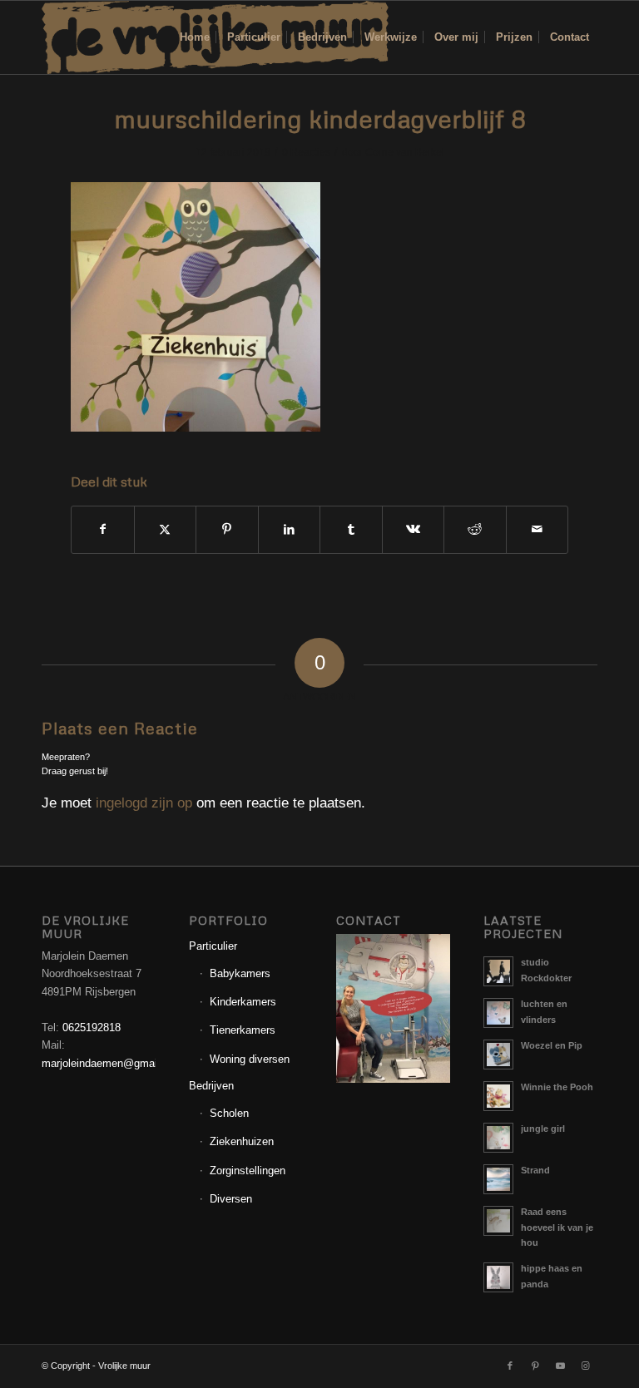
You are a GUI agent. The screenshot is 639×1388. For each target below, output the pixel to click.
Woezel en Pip (551, 1045)
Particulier (213, 946)
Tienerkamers (242, 1030)
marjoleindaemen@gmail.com (113, 1063)
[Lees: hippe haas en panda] (498, 1277)
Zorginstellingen (247, 1170)
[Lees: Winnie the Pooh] (498, 1096)
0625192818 (91, 1027)
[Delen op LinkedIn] (289, 529)
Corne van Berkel (404, 152)
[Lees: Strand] (498, 1179)
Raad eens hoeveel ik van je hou (557, 1227)
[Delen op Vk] (413, 529)
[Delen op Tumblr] (351, 529)
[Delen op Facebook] (103, 529)
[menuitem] (194, 37)
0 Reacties (306, 152)
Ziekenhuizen (242, 1141)
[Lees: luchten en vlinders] (498, 1013)
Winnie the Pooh (557, 1087)
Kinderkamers (243, 1001)
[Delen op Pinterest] (227, 529)
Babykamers (240, 973)
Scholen (229, 1113)
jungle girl (543, 1129)
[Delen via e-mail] (537, 529)
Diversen (231, 1199)
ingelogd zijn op (144, 803)
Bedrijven (211, 1085)
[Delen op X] (165, 529)
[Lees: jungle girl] (498, 1138)
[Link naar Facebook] (510, 1365)
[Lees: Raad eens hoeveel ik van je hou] (498, 1221)
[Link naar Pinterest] (535, 1365)
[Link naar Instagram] (584, 1365)
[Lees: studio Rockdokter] (498, 971)
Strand (535, 1170)
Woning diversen (250, 1059)
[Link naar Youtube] (559, 1365)
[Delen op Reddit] (475, 529)
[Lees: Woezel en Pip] (498, 1054)
